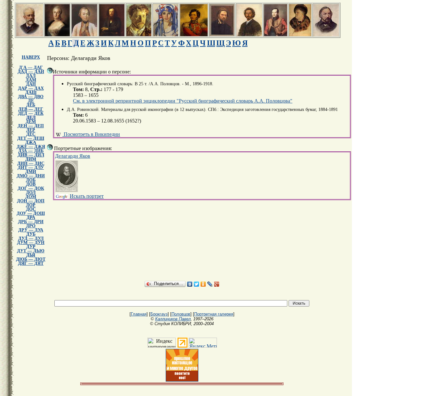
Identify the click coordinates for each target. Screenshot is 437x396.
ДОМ (30, 196)
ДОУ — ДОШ (31, 213)
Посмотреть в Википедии (91, 134)
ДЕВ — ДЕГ (30, 109)
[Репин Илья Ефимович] (249, 34)
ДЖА (30, 142)
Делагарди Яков (72, 156)
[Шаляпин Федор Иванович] (300, 34)
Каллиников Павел (173, 318)
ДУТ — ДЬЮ (30, 251)
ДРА (31, 217)
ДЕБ (30, 105)
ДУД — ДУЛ (31, 238)
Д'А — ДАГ (31, 67)
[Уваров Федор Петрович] (194, 34)
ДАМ (31, 80)
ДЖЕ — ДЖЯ (31, 146)
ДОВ (31, 184)
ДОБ (31, 180)
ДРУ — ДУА (30, 230)
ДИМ (30, 159)
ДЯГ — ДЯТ (31, 263)
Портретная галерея (213, 314)
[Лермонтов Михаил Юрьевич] (275, 34)
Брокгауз (159, 314)
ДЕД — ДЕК (31, 113)
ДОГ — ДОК (31, 188)
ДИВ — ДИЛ (31, 155)
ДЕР (30, 130)
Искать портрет (87, 196)
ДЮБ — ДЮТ (30, 259)
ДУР (31, 246)
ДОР (31, 205)
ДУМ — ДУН (30, 242)
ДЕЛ (31, 117)
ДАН (31, 84)
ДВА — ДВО (31, 96)
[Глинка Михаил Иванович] (326, 34)
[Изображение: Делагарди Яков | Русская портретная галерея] (66, 176)
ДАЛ (31, 75)
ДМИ (30, 171)
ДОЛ (31, 192)
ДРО (31, 225)
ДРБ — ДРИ (31, 221)
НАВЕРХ (31, 57)
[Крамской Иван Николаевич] (222, 34)
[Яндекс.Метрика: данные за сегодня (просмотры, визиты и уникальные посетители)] (203, 343)
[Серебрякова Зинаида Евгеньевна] (165, 34)
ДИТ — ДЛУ (31, 167)
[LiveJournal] (210, 284)
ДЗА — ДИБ (31, 150)
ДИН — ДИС (30, 163)
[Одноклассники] (203, 284)
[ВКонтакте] (190, 284)
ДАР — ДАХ (31, 88)
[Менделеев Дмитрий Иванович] (111, 34)
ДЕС (31, 134)
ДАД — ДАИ (31, 71)
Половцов (180, 314)
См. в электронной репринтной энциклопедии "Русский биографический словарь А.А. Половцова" (182, 101)
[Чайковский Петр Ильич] (29, 34)
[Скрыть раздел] (50, 70)
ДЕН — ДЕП (31, 125)
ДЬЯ (30, 255)
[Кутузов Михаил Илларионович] (84, 34)
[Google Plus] (216, 284)
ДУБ (31, 234)
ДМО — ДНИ (31, 175)
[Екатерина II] (57, 34)
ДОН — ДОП (30, 200)
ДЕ (31, 100)
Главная (139, 314)
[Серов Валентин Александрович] (138, 34)
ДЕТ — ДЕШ (30, 138)
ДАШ (30, 92)
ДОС (31, 209)
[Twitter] (196, 284)
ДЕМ (31, 121)
